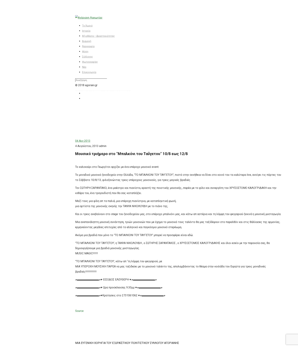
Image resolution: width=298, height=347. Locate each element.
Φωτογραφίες (90, 61)
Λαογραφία (88, 46)
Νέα (84, 67)
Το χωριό (87, 25)
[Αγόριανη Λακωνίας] (89, 17)
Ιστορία (86, 30)
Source (79, 311)
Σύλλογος (87, 56)
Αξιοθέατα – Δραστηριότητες (98, 36)
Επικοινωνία (89, 72)
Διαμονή (86, 41)
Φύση (85, 51)
